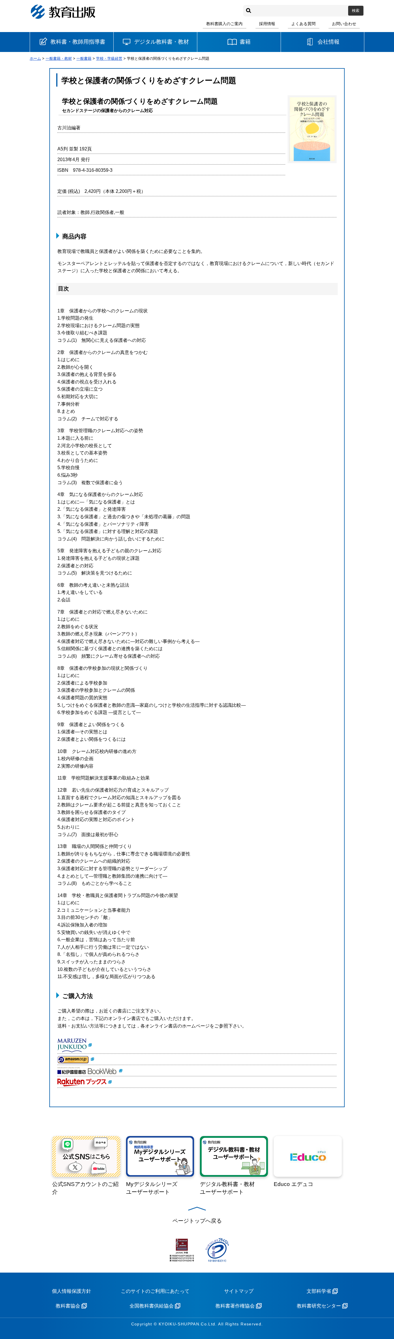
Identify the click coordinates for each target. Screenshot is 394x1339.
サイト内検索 (248, 11)
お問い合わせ (344, 24)
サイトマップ (239, 1291)
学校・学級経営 (109, 58)
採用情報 (267, 24)
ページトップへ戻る (197, 1221)
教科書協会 (68, 1306)
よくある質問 (303, 24)
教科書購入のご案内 (224, 24)
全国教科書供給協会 (152, 1306)
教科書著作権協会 (235, 1306)
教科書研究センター (319, 1306)
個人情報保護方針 (71, 1291)
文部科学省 (319, 1291)
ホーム (35, 58)
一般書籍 (83, 58)
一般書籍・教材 (59, 58)
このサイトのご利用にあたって (155, 1291)
